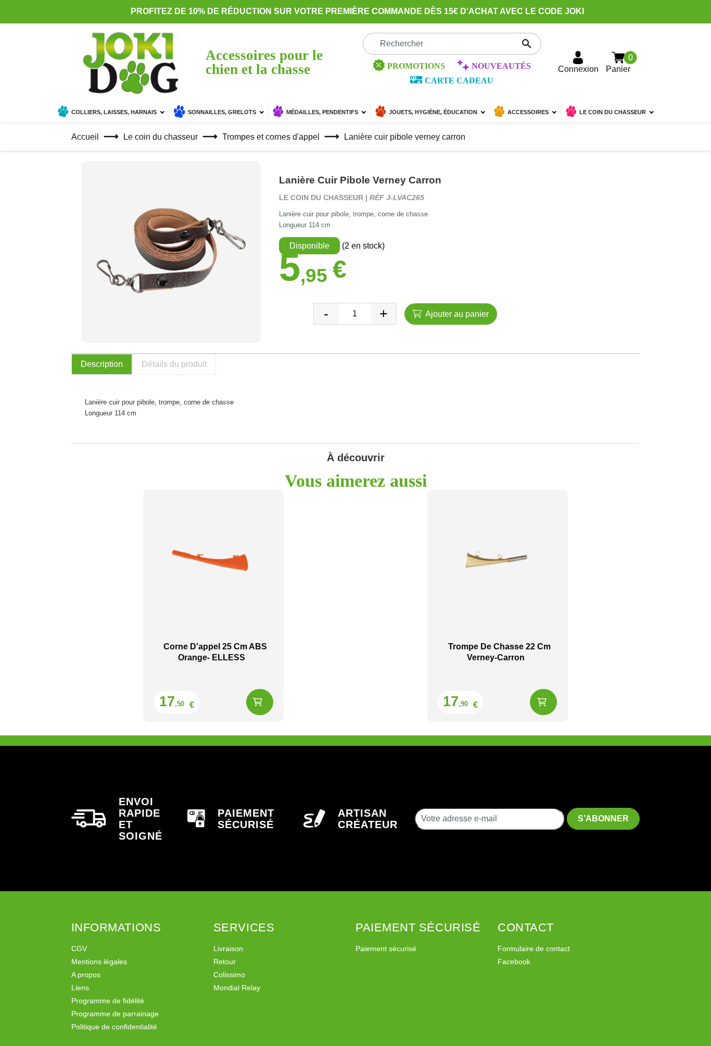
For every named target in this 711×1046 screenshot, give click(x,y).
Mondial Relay (236, 987)
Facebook (514, 961)
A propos (85, 974)
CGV (79, 948)
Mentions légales (99, 961)
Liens (80, 987)
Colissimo (229, 974)
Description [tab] (102, 364)
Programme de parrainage (115, 1014)
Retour (224, 961)
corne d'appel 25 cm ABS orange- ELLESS (215, 652)
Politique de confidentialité (114, 1027)
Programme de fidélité (107, 1000)
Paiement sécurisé (385, 948)
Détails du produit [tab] (174, 364)
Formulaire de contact (534, 948)
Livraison (228, 948)
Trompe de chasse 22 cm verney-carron (499, 652)
